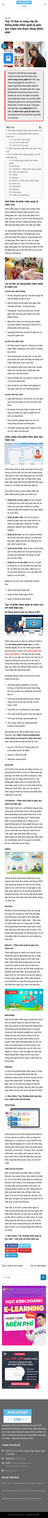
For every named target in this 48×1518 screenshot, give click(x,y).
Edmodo (15, 189)
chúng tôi (27, 108)
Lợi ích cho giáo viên (20, 142)
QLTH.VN (15, 166)
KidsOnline (16, 186)
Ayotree (15, 178)
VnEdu (14, 175)
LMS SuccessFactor (21, 195)
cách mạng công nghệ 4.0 (19, 79)
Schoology (16, 192)
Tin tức (8, 18)
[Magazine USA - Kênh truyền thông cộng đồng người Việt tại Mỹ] (24, 4)
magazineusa (11, 1471)
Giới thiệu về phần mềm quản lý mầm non (24, 130)
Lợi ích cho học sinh (20, 145)
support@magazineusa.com (17, 1466)
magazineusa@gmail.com (21, 1463)
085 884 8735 (20, 1459)
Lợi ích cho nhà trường (21, 140)
